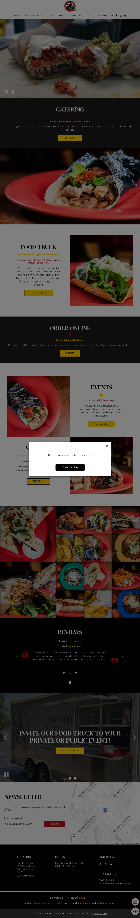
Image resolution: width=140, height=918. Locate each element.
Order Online (70, 467)
